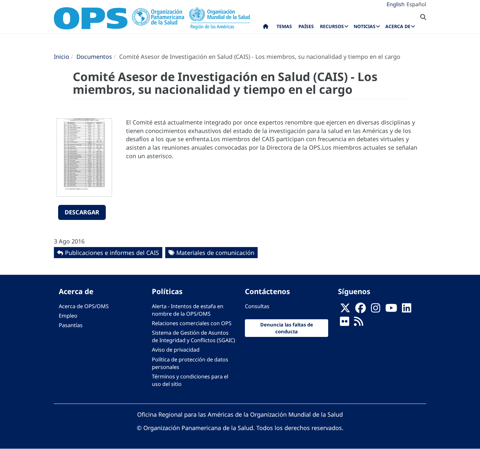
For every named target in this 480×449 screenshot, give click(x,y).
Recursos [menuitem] (332, 26)
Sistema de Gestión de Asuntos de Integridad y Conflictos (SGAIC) (193, 336)
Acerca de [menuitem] (397, 26)
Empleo (68, 315)
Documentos (94, 56)
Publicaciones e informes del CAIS (112, 253)
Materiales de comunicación (215, 253)
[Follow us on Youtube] (391, 309)
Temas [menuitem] (284, 26)
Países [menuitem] (306, 26)
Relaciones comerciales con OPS (192, 323)
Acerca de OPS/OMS (84, 306)
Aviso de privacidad (176, 349)
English (396, 4)
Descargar (82, 212)
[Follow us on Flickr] (344, 323)
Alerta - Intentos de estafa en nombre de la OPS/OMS (187, 310)
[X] (345, 309)
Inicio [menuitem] (265, 28)
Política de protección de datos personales (190, 363)
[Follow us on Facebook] (360, 309)
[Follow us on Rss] (358, 323)
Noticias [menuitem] (365, 26)
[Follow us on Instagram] (375, 309)
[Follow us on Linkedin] (406, 309)
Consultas (257, 306)
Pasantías (71, 325)
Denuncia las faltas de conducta (286, 328)
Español (416, 4)
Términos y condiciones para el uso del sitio (190, 380)
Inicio (61, 56)
